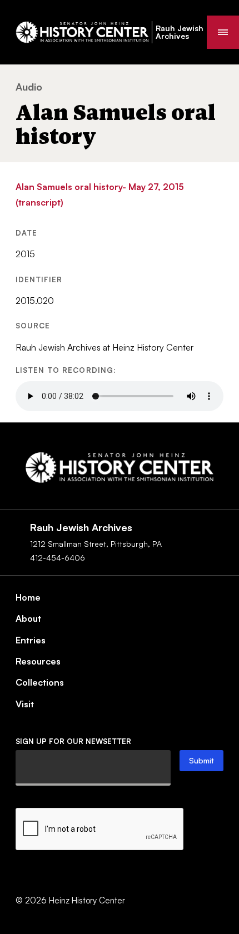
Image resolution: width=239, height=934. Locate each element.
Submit (201, 760)
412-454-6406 (57, 557)
